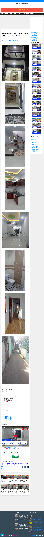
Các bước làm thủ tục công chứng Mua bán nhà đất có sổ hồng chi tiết (37, 523)
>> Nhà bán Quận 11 (33, 145)
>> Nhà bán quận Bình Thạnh (35, 147)
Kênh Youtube (6, 13)
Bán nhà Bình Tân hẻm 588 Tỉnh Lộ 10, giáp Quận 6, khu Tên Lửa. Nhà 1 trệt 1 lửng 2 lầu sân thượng (11, 491)
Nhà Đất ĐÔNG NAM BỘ (22, 3)
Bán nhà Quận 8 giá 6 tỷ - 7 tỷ (8, 419)
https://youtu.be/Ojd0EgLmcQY (11, 447)
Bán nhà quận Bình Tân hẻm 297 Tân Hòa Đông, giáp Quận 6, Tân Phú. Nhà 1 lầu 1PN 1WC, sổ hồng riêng (25, 491)
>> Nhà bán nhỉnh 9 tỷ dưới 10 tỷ (35, 38)
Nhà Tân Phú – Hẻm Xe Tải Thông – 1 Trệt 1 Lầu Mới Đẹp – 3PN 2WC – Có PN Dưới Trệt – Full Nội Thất (37, 527)
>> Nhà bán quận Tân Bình (34, 149)
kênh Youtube (11, 448)
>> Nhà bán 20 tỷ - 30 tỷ (34, 39)
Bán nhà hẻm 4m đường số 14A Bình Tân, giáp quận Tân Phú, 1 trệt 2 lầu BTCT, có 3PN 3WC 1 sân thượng (18, 491)
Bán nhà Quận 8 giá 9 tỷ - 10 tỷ (9, 420)
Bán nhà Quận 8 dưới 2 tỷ (8, 415)
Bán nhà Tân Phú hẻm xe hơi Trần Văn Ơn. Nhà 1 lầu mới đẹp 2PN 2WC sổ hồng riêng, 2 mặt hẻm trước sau (24, 529)
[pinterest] (42, 0)
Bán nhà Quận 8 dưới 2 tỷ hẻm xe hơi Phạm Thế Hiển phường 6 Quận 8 (37, 519)
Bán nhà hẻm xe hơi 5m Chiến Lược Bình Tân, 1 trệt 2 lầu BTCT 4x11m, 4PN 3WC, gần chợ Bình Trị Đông (18, 481)
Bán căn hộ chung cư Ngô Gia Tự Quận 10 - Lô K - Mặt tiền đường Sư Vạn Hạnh (37, 530)
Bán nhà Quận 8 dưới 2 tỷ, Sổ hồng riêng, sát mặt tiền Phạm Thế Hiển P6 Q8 (37, 516)
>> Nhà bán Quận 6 (33, 141)
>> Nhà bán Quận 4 (33, 140)
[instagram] (37, 0)
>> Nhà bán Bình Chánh (34, 151)
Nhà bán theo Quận (29, 13)
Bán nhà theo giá (22, 13)
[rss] (38, 0)
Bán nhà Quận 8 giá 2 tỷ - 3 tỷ (8, 416)
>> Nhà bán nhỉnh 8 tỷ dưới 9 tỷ (35, 37)
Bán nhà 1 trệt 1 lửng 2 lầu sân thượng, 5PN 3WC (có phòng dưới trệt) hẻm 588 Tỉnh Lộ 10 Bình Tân (4, 481)
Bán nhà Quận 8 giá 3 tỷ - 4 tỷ (8, 417)
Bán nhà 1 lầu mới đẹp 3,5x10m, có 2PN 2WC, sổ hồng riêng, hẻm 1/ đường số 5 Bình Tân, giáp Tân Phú (25, 481)
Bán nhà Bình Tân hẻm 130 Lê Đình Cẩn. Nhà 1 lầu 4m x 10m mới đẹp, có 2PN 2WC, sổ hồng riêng (4, 491)
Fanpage (11, 13)
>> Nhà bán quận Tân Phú (34, 150)
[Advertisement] (15, 23)
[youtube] (41, 0)
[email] (40, 0)
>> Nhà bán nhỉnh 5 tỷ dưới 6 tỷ (35, 35)
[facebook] (36, 0)
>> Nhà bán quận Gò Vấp (34, 148)
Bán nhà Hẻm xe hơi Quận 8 (8, 410)
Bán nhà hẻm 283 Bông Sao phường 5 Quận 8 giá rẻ (10, 40)
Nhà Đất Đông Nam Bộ (15, 535)
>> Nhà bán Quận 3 (33, 139)
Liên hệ (15, 13)
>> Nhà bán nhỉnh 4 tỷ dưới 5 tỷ (35, 34)
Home (2, 13)
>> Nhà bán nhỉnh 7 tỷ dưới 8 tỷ (35, 36)
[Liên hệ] (2, 534)
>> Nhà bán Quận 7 (33, 142)
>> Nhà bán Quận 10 (33, 144)
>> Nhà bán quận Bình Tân (34, 146)
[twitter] (35, 0)
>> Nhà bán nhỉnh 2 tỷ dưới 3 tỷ (35, 33)
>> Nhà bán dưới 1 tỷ (33, 31)
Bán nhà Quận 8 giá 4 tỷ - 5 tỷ (8, 418)
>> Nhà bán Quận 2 (33, 138)
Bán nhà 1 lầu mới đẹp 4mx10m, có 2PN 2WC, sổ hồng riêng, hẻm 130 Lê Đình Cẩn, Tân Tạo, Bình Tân (11, 481)
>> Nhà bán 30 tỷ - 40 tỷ (34, 40)
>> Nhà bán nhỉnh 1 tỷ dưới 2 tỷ (35, 32)
